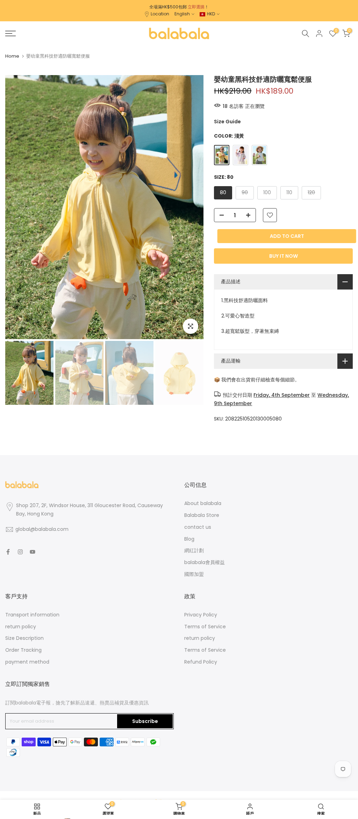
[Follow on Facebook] (8, 552)
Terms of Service (205, 626)
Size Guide (227, 121)
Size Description (24, 638)
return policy (20, 626)
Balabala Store (201, 515)
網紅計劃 (194, 550)
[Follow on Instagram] (20, 552)
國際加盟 (194, 574)
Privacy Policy (200, 614)
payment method (27, 661)
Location (160, 14)
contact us (197, 527)
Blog (189, 538)
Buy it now (283, 256)
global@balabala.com (42, 529)
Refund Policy (200, 661)
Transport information (32, 614)
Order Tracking (23, 649)
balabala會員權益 (204, 562)
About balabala (202, 503)
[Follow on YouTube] (32, 552)
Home (12, 56)
